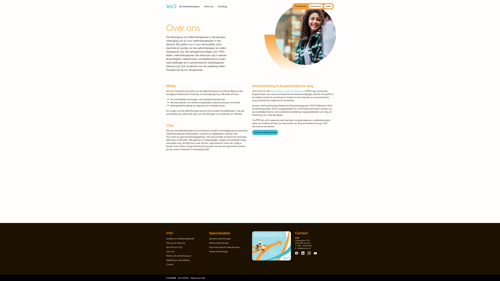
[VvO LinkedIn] (302, 253)
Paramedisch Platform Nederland (287, 90)
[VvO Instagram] (309, 253)
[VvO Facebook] (296, 253)
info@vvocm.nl (304, 248)
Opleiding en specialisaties (178, 259)
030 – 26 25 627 (304, 245)
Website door (198, 278)
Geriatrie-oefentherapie (220, 238)
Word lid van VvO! (174, 247)
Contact (170, 264)
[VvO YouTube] (315, 253)
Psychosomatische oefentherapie (224, 247)
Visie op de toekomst (175, 242)
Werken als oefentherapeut (178, 255)
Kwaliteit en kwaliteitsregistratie (180, 238)
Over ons (170, 251)
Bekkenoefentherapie (219, 242)
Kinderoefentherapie (218, 251)
